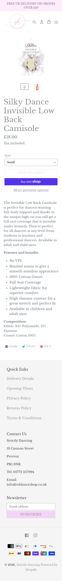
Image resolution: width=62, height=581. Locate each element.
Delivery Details (20, 379)
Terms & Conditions (24, 418)
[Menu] (56, 22)
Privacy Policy (19, 398)
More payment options (31, 190)
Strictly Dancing (28, 565)
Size (7, 155)
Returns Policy (19, 408)
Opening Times (20, 388)
